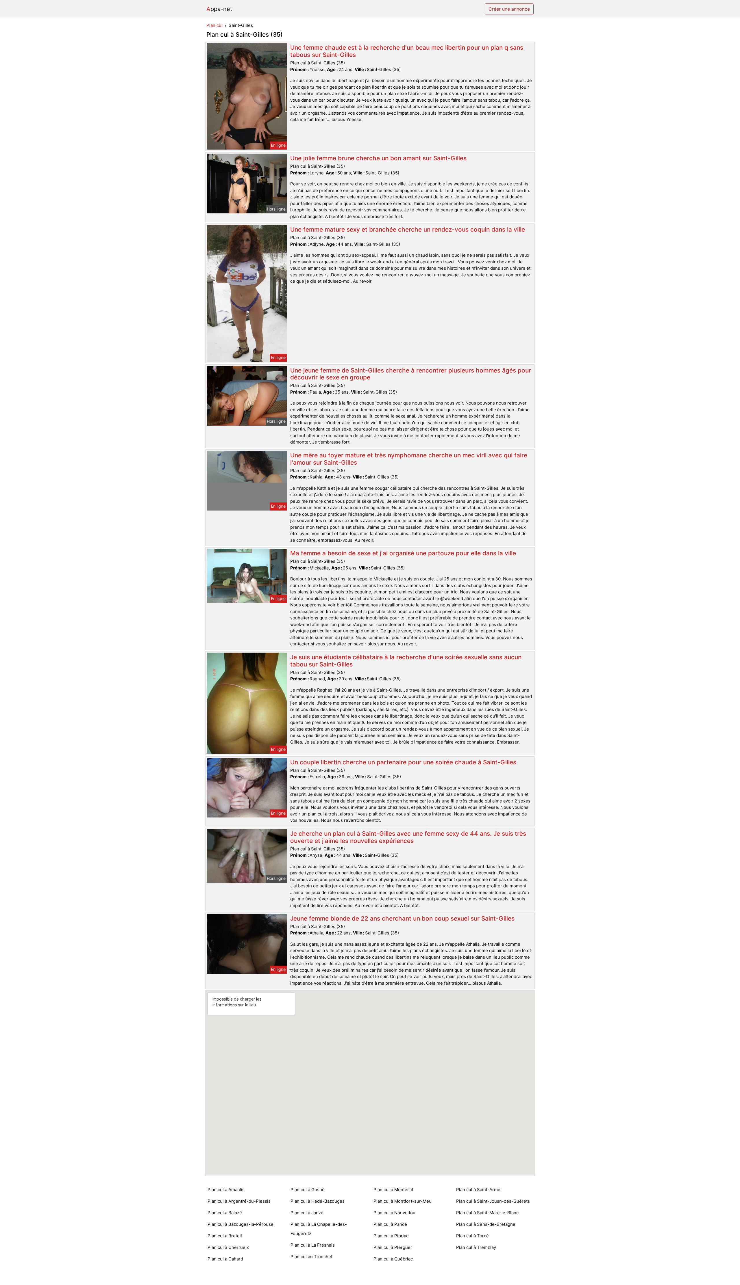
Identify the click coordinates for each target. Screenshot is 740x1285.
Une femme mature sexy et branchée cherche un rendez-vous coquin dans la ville (407, 229)
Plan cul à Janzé (307, 1212)
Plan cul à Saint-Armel (479, 1189)
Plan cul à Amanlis (226, 1189)
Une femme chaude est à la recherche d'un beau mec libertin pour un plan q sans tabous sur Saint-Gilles (406, 51)
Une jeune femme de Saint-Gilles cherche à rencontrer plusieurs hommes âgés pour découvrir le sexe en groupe (410, 374)
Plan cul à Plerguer (392, 1247)
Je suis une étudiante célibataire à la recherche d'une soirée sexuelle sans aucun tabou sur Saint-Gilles (405, 660)
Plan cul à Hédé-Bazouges (318, 1201)
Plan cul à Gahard (225, 1259)
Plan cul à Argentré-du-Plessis (239, 1201)
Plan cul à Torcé (472, 1236)
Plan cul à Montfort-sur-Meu (402, 1201)
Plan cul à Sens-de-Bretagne (485, 1224)
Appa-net (219, 8)
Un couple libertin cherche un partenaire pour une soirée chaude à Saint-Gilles (403, 762)
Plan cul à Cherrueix (228, 1247)
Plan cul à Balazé (225, 1212)
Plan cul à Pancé (390, 1224)
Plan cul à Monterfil (393, 1189)
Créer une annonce (509, 9)
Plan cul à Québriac (393, 1259)
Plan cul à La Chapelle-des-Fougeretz (319, 1228)
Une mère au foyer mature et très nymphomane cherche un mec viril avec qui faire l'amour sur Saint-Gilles (408, 459)
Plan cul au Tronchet (311, 1256)
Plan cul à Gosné (308, 1189)
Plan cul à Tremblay (476, 1247)
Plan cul (214, 25)
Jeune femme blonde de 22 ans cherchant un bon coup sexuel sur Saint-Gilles (402, 918)
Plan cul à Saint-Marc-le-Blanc (487, 1212)
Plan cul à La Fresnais (313, 1245)
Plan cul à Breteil (225, 1236)
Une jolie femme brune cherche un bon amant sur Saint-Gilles (378, 158)
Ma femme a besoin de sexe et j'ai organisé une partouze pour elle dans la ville (403, 553)
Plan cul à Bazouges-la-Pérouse (240, 1224)
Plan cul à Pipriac (390, 1236)
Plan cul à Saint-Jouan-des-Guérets (493, 1201)
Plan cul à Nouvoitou (394, 1212)
